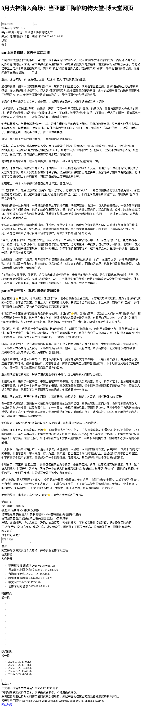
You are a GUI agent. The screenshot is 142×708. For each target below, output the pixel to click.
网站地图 (6, 704)
